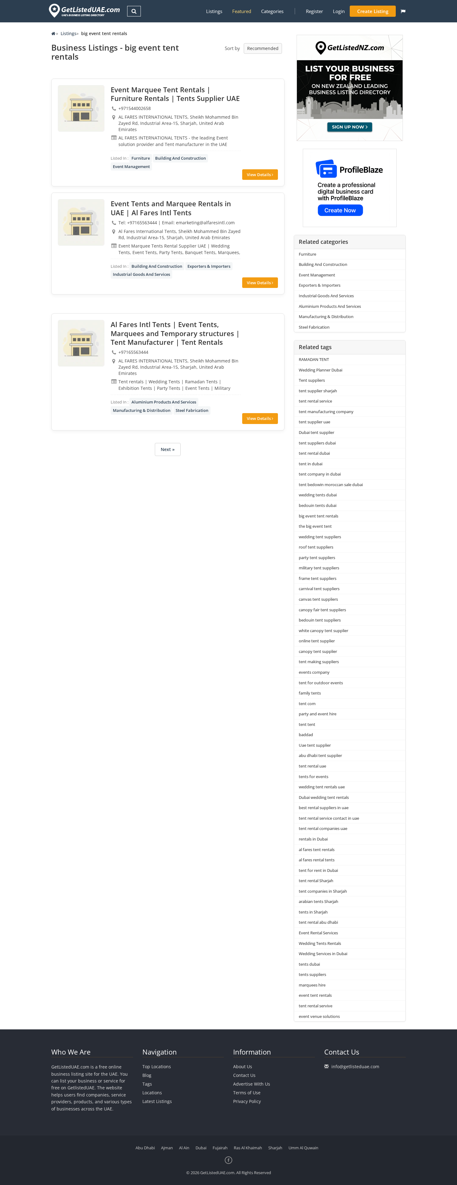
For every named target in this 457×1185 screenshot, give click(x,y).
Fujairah (220, 1148)
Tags (147, 1084)
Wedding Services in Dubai (323, 953)
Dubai (201, 1148)
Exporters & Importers (208, 266)
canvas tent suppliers (318, 599)
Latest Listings (157, 1101)
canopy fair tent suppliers (322, 610)
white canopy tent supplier (323, 630)
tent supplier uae (314, 422)
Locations (152, 1093)
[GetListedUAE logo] (84, 11)
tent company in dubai (320, 474)
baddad (306, 734)
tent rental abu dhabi (318, 922)
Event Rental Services (318, 933)
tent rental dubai (314, 453)
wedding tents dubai (318, 495)
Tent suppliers (312, 380)
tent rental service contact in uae (329, 818)
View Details (259, 174)
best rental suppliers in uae (324, 807)
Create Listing (372, 11)
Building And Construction (180, 158)
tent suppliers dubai (317, 443)
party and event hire (317, 714)
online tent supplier (317, 641)
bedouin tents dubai (317, 505)
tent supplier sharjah (318, 391)
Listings (214, 11)
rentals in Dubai (313, 839)
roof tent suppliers (316, 547)
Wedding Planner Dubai (320, 370)
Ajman (167, 1148)
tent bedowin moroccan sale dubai (331, 484)
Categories (272, 11)
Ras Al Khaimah (248, 1148)
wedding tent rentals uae (322, 787)
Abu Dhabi (145, 1148)
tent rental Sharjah (316, 880)
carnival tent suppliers (319, 588)
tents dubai (309, 964)
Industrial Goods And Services (141, 274)
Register (314, 11)
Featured (241, 11)
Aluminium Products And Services (164, 402)
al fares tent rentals (317, 849)
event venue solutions (319, 1016)
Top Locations (156, 1066)
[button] (403, 11)
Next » (168, 449)
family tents (310, 693)
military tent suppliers (319, 568)
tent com (307, 703)
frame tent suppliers (317, 578)
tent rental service (315, 401)
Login (339, 11)
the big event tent (315, 526)
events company (314, 672)
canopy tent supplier (318, 651)
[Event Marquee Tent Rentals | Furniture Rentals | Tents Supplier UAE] (81, 108)
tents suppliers (312, 974)
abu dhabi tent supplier (320, 755)
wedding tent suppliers (320, 537)
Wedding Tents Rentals (320, 943)
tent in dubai (310, 464)
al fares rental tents (317, 860)
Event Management (131, 166)
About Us (242, 1066)
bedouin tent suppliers (320, 620)
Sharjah (275, 1148)
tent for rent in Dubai (318, 870)
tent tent (307, 724)
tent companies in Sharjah (323, 891)
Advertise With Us (251, 1084)
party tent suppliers (317, 557)
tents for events (313, 776)
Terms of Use (247, 1093)
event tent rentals (315, 995)
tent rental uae (312, 766)
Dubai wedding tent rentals (324, 797)
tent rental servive (315, 1006)
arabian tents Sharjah (318, 901)
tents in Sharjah (313, 912)
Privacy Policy (247, 1101)
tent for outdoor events (321, 683)
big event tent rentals (318, 516)
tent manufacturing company (326, 411)
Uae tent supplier (315, 745)
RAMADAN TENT (314, 359)
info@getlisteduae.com (355, 1066)
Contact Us (244, 1075)
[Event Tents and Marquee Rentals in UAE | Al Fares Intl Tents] (81, 222)
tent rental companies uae (323, 828)
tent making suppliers (319, 661)
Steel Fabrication (192, 410)
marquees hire (312, 985)
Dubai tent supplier (316, 432)
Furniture (141, 158)
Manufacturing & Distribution (141, 410)
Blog (146, 1075)
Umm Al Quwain (303, 1148)
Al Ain (184, 1148)
